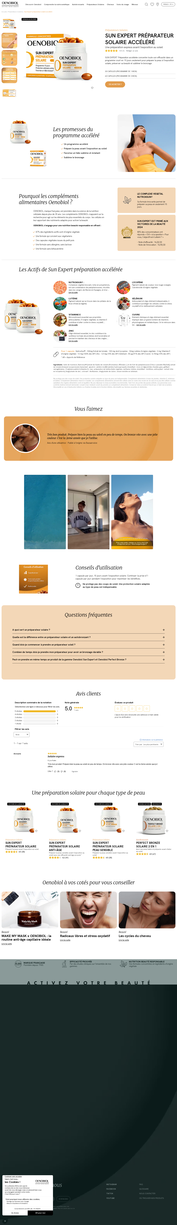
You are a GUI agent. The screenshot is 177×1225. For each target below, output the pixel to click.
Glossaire (144, 1189)
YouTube (110, 1198)
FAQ (141, 1184)
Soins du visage (123, 4)
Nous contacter (147, 1193)
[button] (88, 629)
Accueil (4, 12)
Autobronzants (78, 4)
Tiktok (109, 1193)
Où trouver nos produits (151, 1198)
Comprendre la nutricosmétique (56, 4)
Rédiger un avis (132, 51)
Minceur (135, 4)
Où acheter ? (115, 84)
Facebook (111, 1189)
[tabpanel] (23, 828)
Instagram (111, 1184)
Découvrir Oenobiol (33, 4)
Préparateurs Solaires (95, 4)
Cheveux (110, 4)
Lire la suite (73, 292)
